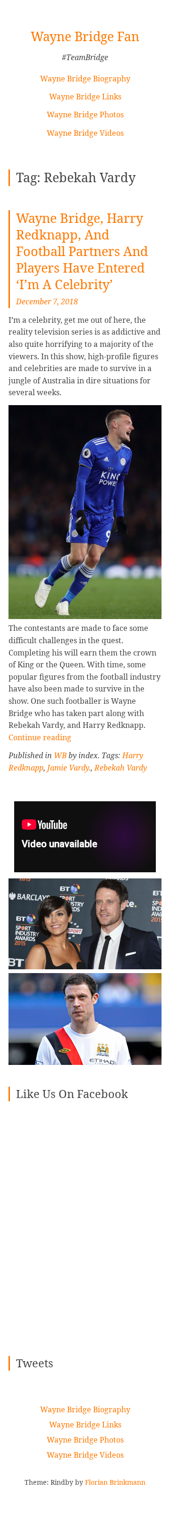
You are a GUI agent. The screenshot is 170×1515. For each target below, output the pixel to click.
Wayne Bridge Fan (85, 36)
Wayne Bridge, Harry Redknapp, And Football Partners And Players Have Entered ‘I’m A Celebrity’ (82, 251)
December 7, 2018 (47, 301)
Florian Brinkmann (115, 1482)
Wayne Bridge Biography (85, 78)
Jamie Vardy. (69, 767)
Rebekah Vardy (120, 767)
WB (60, 755)
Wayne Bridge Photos (85, 114)
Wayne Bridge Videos (85, 133)
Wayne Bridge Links (85, 96)
